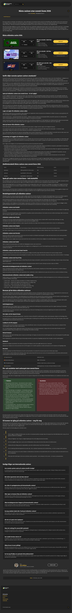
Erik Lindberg (33, 13)
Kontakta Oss (5, 595)
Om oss (4, 597)
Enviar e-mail (52, 564)
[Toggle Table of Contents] (68, 11)
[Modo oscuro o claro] (23, 4)
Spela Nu (60, 41)
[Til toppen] (68, 607)
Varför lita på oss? (7, 16)
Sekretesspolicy (5, 599)
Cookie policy (5, 600)
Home (31, 578)
